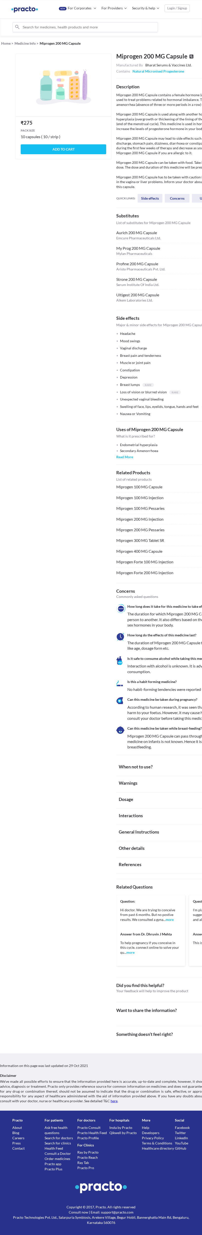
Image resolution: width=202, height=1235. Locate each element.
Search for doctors (59, 1138)
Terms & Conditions (157, 1143)
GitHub (180, 1148)
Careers (18, 1138)
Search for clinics (58, 1143)
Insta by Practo (120, 1127)
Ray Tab (83, 1162)
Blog (15, 1133)
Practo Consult (89, 1127)
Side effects (150, 198)
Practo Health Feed (92, 1133)
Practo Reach (87, 1157)
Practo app (53, 1164)
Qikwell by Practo (123, 1133)
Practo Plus (53, 1169)
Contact (18, 1148)
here (114, 1101)
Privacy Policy (153, 1138)
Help (145, 1127)
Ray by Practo (88, 1152)
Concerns (177, 198)
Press (16, 1143)
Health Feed (54, 1148)
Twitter (180, 1133)
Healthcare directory (158, 1148)
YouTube (181, 1143)
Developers (150, 1133)
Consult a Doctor (58, 1153)
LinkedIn (181, 1138)
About (17, 1127)
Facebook (182, 1127)
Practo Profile (88, 1138)
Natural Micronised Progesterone (158, 71)
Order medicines (57, 1159)
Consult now (78, 1212)
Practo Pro (85, 1168)
